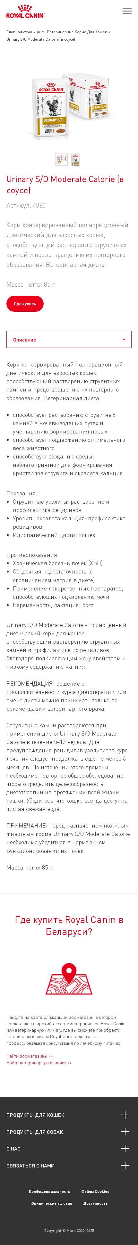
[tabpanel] (69, 625)
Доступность (95, 1203)
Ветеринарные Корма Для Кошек (77, 31)
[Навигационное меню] (127, 11)
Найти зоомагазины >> (29, 1056)
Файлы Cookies (95, 1191)
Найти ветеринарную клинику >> (39, 1062)
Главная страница (23, 31)
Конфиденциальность (49, 1191)
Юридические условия (51, 1203)
